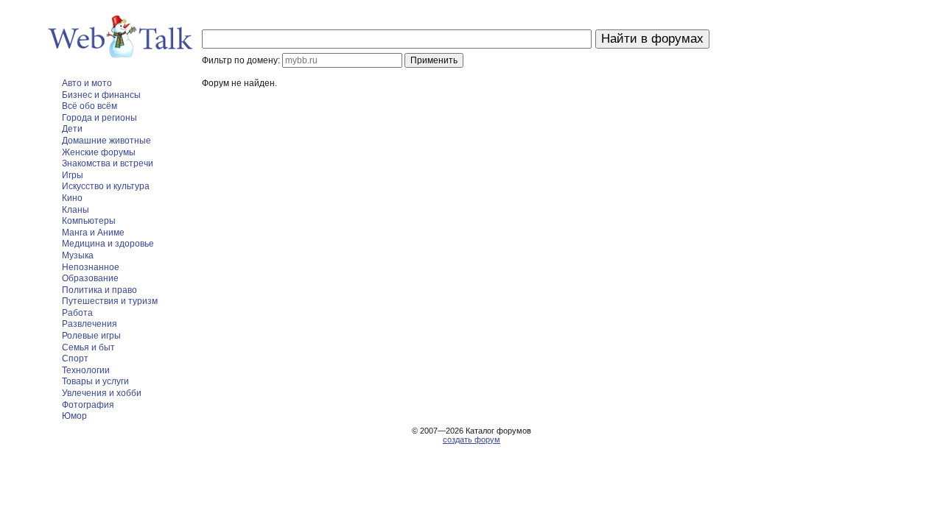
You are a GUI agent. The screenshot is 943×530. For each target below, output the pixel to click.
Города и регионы (99, 118)
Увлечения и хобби (101, 393)
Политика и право (99, 290)
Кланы (75, 210)
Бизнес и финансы (101, 95)
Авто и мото (87, 83)
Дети (72, 129)
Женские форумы (99, 152)
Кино (72, 198)
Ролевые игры (91, 336)
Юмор (74, 416)
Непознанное (90, 267)
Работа (77, 313)
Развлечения (89, 324)
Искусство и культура (106, 186)
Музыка (78, 255)
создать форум (471, 439)
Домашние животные (106, 140)
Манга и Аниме (93, 232)
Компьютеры (89, 221)
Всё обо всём (89, 106)
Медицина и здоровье (108, 244)
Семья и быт (88, 347)
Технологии (86, 370)
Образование (90, 278)
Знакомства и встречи (107, 163)
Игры (72, 175)
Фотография (88, 405)
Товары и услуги (95, 381)
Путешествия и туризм (110, 301)
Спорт (75, 358)
